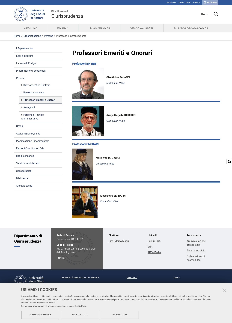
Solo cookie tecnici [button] (40, 315)
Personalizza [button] (120, 315)
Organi (20, 126)
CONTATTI (62, 258)
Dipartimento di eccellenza (31, 70)
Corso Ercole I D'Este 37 (70, 239)
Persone (48, 35)
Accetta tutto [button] (80, 315)
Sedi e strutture (24, 55)
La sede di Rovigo (26, 63)
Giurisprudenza (67, 14)
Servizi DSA (154, 241)
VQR (150, 246)
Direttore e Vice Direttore (36, 85)
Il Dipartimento (24, 48)
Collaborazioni (24, 170)
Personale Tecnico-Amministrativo (32, 116)
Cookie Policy (80, 306)
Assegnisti (29, 107)
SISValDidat (154, 252)
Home (17, 35)
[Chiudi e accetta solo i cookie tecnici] (224, 290)
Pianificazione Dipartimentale (32, 141)
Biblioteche (22, 178)
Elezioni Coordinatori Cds (30, 148)
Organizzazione (32, 35)
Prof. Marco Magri (119, 241)
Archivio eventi (24, 185)
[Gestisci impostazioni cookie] (229, 161)
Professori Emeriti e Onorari (39, 99)
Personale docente (33, 92)
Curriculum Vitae (115, 120)
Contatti (132, 277)
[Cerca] (214, 14)
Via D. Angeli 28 (65, 248)
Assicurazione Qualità (28, 133)
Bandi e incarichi (25, 155)
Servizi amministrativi (28, 163)
